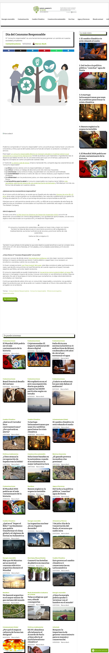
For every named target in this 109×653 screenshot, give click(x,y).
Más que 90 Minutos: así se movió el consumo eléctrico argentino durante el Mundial (13, 565)
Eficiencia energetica (54, 291)
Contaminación (23, 19)
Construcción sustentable (56, 19)
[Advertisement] (38, 119)
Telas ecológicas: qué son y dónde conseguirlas (38, 599)
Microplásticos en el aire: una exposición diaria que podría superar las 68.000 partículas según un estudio (37, 387)
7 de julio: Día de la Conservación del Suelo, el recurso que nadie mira (62, 527)
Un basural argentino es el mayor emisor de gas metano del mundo (13, 597)
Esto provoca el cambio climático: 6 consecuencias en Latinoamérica (63, 564)
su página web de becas (20, 163)
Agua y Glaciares (84, 19)
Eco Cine (71, 19)
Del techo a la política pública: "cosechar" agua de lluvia (63, 491)
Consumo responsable (38, 291)
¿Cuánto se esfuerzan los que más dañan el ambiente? (62, 384)
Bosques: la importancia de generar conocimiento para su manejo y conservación (63, 635)
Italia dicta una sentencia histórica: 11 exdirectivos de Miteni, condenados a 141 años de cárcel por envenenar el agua (63, 349)
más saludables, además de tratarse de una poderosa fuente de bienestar (37, 182)
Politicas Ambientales (10, 454)
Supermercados (8, 293)
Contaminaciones (13, 44)
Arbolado (56, 627)
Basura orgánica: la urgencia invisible (37, 490)
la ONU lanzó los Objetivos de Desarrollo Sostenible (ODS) (37, 215)
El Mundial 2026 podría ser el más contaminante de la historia (14, 347)
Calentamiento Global (60, 419)
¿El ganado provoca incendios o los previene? (62, 459)
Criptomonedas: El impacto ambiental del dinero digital (38, 345)
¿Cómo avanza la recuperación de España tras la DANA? (13, 459)
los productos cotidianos (38, 258)
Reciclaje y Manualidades (36, 558)
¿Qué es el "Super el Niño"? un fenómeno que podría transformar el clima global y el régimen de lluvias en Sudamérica (13, 529)
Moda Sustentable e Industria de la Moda (38, 593)
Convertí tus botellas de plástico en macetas (38, 561)
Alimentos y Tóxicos (60, 521)
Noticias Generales (59, 454)
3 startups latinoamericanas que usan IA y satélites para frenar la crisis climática (38, 427)
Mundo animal (98, 19)
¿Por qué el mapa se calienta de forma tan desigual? (13, 632)
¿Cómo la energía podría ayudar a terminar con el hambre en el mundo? (63, 599)
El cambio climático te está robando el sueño (63, 423)
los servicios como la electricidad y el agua (55, 272)
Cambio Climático (38, 19)
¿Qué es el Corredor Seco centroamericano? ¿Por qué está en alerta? (12, 427)
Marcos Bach (40, 44)
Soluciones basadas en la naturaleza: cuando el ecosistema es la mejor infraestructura (38, 460)
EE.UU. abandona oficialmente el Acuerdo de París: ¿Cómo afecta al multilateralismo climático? (36, 636)
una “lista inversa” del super (31, 265)
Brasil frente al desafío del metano (13, 382)
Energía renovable (8, 19)
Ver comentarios (10, 299)
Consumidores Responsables (19, 291)
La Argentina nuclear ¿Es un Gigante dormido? (38, 525)
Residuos (31, 486)
